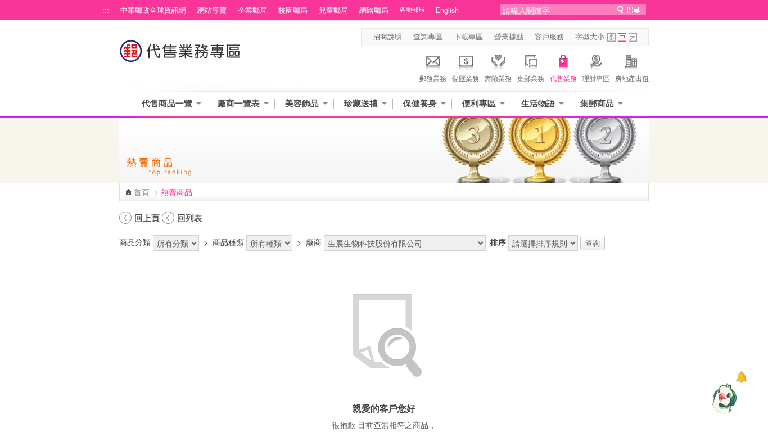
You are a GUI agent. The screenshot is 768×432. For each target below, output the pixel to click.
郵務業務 (432, 78)
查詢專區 (427, 37)
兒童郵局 (333, 10)
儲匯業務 (465, 78)
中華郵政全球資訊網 (153, 10)
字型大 (633, 37)
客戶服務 (549, 37)
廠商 (314, 242)
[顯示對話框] (741, 377)
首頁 (142, 191)
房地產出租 (632, 78)
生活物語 (538, 103)
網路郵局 (373, 10)
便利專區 (479, 103)
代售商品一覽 (167, 103)
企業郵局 (252, 10)
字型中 (622, 37)
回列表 (189, 218)
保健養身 (420, 103)
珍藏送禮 (361, 103)
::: (105, 10)
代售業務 (563, 78)
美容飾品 (302, 103)
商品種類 (228, 242)
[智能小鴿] (723, 398)
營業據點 (508, 37)
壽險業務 (498, 78)
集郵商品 (597, 103)
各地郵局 (412, 9)
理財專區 (595, 78)
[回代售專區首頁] (180, 56)
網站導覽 (212, 10)
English (447, 10)
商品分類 (135, 242)
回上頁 (147, 218)
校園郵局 (293, 10)
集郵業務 (530, 78)
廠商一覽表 (239, 103)
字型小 (611, 37)
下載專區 (468, 37)
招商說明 (387, 37)
